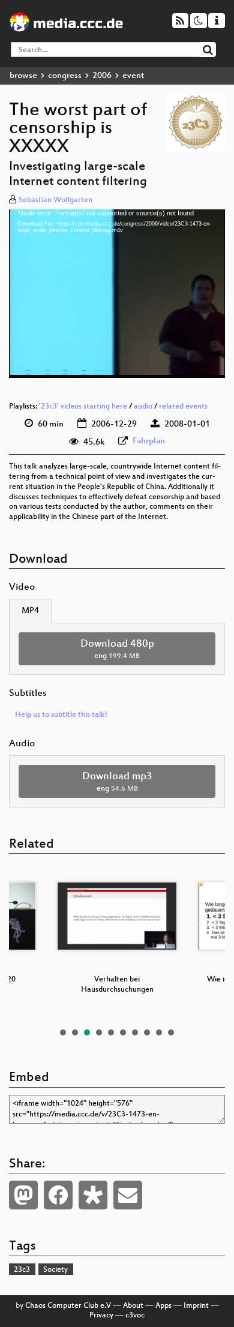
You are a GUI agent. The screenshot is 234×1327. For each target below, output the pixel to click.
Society (55, 1270)
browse (23, 76)
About (133, 1306)
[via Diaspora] (93, 1195)
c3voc (135, 1315)
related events (183, 407)
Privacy (101, 1315)
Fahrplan (149, 441)
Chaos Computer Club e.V (68, 1306)
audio (143, 407)
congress (65, 76)
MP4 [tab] (30, 611)
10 (171, 1032)
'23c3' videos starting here (83, 407)
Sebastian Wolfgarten (55, 200)
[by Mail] (127, 1195)
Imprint (196, 1306)
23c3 (22, 1270)
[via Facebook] (58, 1195)
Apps (163, 1306)
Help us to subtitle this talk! (61, 715)
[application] (117, 293)
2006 (102, 76)
